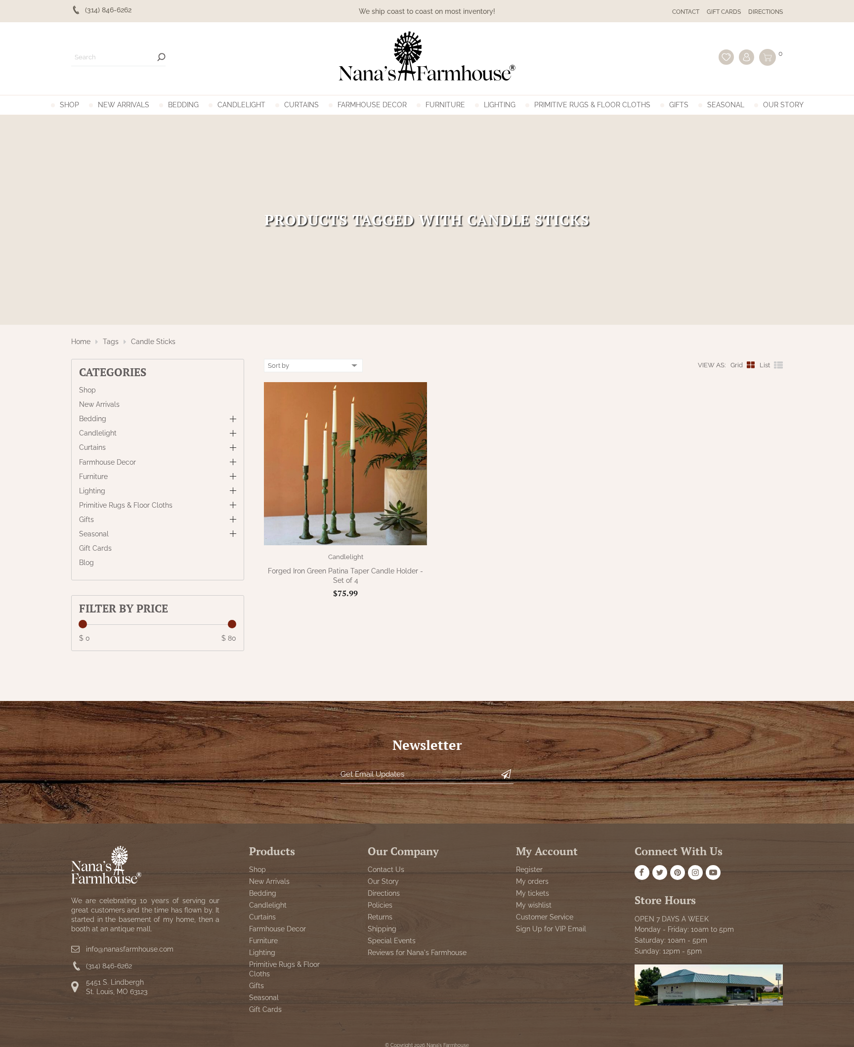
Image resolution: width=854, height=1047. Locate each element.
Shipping (382, 929)
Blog (86, 563)
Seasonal (725, 105)
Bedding (183, 105)
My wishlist (534, 905)
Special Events (392, 941)
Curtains (301, 105)
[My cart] (767, 57)
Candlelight (241, 105)
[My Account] (746, 57)
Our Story (783, 105)
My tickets (532, 893)
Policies (380, 905)
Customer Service (544, 917)
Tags (111, 342)
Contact (685, 11)
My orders (532, 881)
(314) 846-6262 (109, 966)
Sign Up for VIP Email (551, 929)
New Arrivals (123, 105)
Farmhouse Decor (372, 105)
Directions (765, 11)
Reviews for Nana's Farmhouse (417, 953)
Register (529, 869)
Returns (380, 917)
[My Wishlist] (726, 57)
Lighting (499, 105)
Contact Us (386, 869)
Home (80, 342)
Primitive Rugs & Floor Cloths (592, 105)
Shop (69, 105)
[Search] (161, 57)
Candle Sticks (153, 342)
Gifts (678, 105)
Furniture (445, 105)
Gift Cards (724, 11)
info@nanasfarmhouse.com (129, 949)
